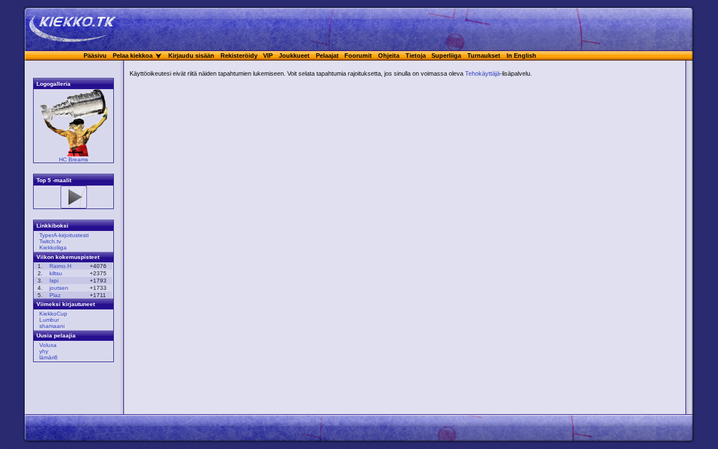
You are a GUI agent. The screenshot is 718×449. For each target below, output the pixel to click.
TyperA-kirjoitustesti (64, 235)
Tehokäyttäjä (482, 73)
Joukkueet (294, 55)
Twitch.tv (50, 241)
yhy (43, 351)
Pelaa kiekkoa (133, 55)
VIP (268, 55)
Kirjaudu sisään (191, 55)
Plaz (55, 295)
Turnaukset (483, 55)
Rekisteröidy (238, 55)
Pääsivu (95, 55)
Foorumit (358, 55)
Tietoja (416, 55)
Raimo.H (60, 266)
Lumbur (49, 320)
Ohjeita (388, 55)
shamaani (52, 326)
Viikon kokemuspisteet (67, 257)
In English (521, 55)
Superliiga (446, 55)
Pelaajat (327, 55)
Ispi (53, 280)
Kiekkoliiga (53, 247)
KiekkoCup (53, 314)
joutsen (58, 288)
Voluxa (48, 345)
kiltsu (55, 273)
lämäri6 (48, 357)
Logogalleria (53, 84)
